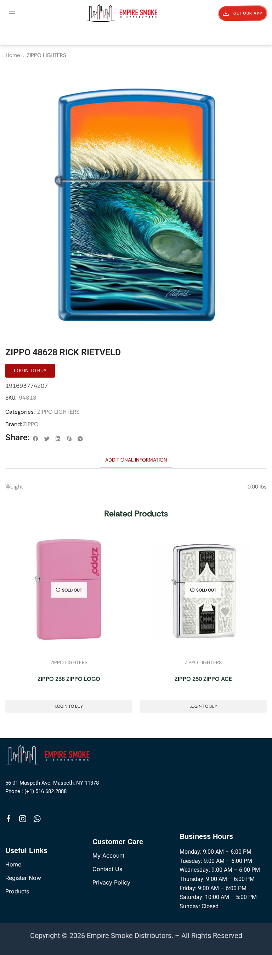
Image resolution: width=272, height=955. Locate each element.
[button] (12, 13)
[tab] (136, 459)
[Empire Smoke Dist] (49, 754)
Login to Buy (69, 706)
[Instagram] (22, 818)
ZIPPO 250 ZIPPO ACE (203, 679)
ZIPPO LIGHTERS (46, 55)
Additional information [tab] (136, 460)
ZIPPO (31, 424)
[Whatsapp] (37, 818)
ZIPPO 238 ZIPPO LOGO (69, 679)
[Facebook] (8, 818)
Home (13, 55)
